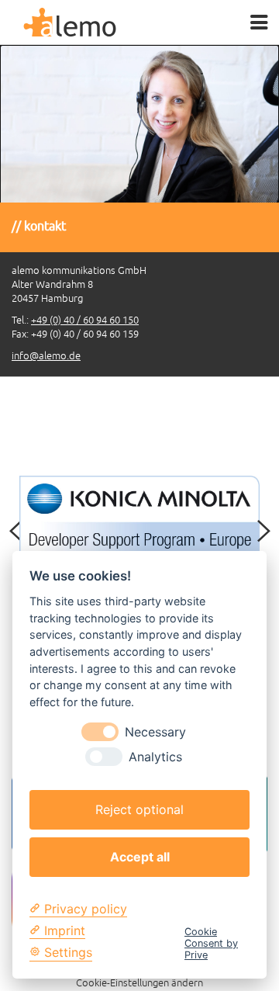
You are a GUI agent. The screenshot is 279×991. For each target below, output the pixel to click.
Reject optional (139, 809)
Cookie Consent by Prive (211, 944)
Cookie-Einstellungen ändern (139, 983)
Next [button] (263, 531)
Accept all (140, 857)
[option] (139, 210)
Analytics (155, 757)
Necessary (155, 732)
